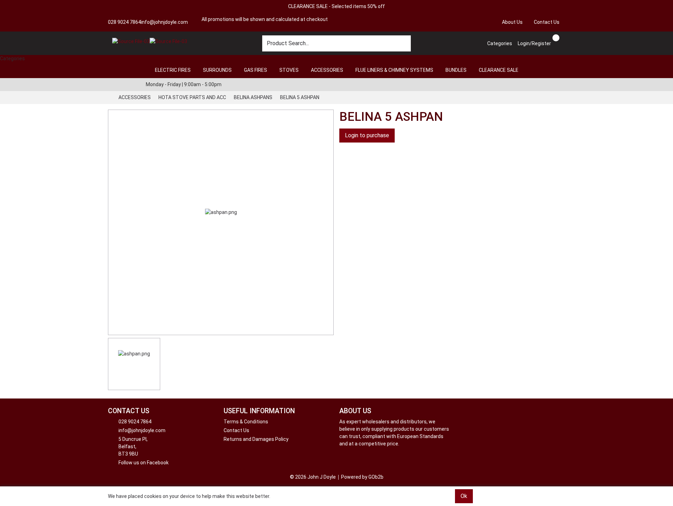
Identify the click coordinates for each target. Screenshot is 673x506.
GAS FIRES (255, 70)
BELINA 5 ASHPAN (299, 97)
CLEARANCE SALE (498, 70)
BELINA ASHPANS (253, 97)
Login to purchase (367, 135)
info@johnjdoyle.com (164, 22)
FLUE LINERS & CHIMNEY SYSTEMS (394, 70)
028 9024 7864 (124, 22)
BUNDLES (456, 70)
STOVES (289, 70)
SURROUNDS (217, 70)
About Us (512, 22)
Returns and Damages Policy (256, 439)
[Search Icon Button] (562, 37)
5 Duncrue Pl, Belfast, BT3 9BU (133, 446)
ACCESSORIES (327, 70)
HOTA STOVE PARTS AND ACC (192, 97)
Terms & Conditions (246, 421)
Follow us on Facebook (143, 462)
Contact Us (546, 22)
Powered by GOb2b (362, 477)
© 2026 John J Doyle (313, 477)
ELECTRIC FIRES (173, 70)
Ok (464, 496)
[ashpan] (221, 222)
